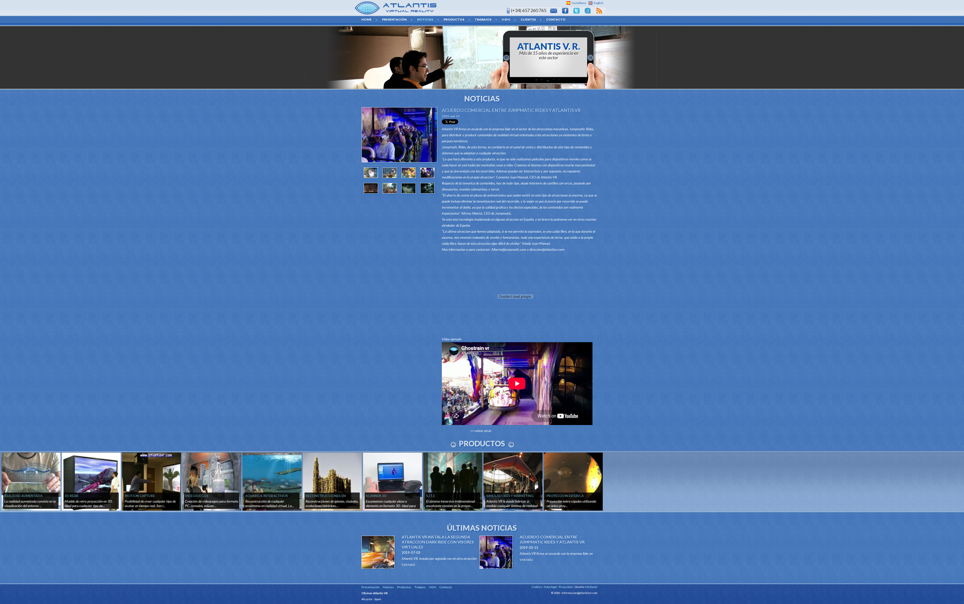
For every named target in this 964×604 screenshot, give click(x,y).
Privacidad (566, 586)
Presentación (394, 19)
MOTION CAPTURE (140, 496)
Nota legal (550, 586)
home (367, 19)
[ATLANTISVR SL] (396, 7)
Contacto (555, 19)
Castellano (579, 3)
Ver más (408, 565)
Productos (454, 19)
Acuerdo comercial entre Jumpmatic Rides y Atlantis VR (511, 110)
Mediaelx (591, 586)
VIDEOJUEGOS (196, 496)
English (599, 3)
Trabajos (483, 19)
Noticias (425, 19)
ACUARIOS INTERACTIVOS (266, 496)
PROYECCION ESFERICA (565, 496)
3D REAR (71, 496)
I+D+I (506, 19)
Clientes (528, 19)
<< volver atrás (480, 431)
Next (511, 445)
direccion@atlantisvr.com (547, 249)
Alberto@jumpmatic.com (508, 249)
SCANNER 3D (376, 496)
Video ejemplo (451, 339)
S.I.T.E (430, 496)
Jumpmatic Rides (581, 129)
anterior (506, 58)
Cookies (536, 586)
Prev (453, 445)
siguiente (590, 58)
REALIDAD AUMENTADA (23, 496)
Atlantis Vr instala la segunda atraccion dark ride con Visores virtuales (438, 541)
